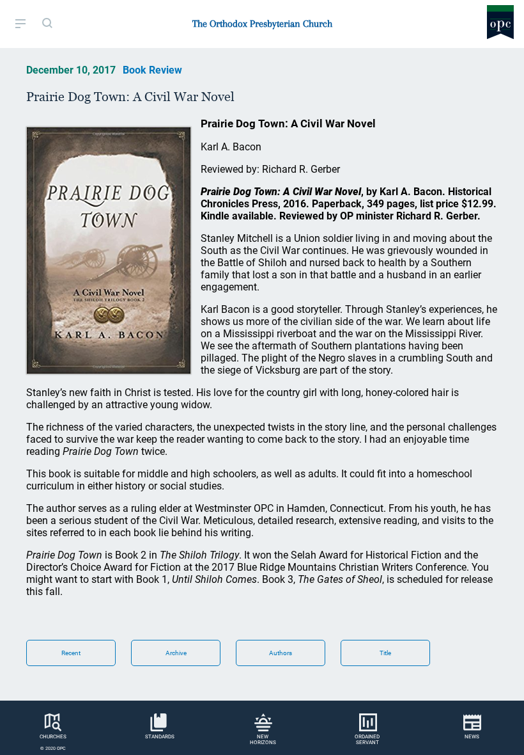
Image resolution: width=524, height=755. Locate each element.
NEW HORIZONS (263, 739)
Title (385, 652)
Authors (280, 652)
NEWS (472, 737)
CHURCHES (53, 737)
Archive (176, 652)
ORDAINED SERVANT (367, 739)
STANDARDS (159, 737)
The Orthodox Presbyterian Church (262, 23)
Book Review (152, 70)
